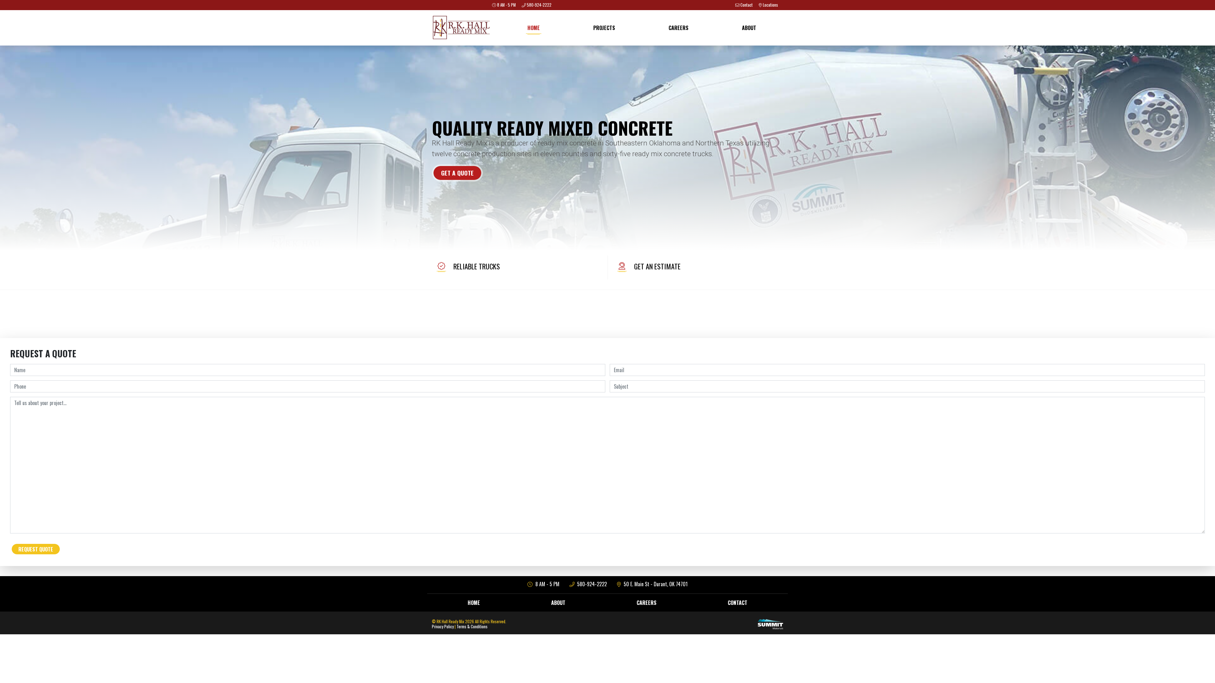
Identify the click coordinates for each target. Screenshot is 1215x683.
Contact (737, 602)
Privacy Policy (443, 627)
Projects (604, 28)
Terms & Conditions (472, 627)
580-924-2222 (591, 584)
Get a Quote (457, 172)
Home (533, 28)
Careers (678, 28)
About (749, 28)
